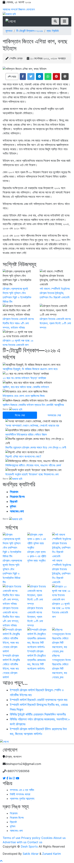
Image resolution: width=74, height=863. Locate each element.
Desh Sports (29, 846)
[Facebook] (7, 778)
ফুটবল (13, 506)
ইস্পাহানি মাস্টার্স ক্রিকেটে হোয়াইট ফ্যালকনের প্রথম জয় (38, 700)
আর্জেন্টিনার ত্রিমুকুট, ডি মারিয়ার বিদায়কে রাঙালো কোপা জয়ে (30, 369)
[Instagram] (14, 778)
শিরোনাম (14, 492)
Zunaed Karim (51, 853)
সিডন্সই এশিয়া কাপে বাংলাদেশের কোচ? (23, 456)
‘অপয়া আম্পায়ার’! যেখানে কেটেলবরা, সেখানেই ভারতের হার (32, 425)
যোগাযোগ (30, 9)
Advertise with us (14, 842)
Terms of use (11, 838)
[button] (23, 76)
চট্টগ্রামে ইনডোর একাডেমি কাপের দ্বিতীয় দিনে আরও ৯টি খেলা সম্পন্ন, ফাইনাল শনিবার (18, 323)
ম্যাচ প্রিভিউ (53, 31)
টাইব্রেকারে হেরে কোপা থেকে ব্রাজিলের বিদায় (24, 396)
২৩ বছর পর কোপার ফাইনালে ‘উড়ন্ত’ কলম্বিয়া (24, 378)
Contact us (34, 842)
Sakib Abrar (31, 853)
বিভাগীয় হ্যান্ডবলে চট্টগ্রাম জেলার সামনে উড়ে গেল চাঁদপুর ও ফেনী (35, 447)
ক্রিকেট (13, 501)
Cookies (46, 838)
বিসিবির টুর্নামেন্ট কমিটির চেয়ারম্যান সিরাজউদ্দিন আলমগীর (38, 714)
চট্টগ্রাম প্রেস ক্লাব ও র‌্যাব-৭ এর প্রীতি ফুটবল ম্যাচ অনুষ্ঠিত (36, 556)
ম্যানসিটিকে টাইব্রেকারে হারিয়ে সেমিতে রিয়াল (26, 434)
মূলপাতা (9, 31)
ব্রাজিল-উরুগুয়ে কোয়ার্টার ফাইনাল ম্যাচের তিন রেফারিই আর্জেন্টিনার (33, 405)
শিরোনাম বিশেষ (17, 497)
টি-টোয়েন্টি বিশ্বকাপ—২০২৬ (29, 31)
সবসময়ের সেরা (54, 415)
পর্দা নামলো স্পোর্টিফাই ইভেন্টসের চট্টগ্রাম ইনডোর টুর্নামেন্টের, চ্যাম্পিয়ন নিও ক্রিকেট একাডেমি (55, 293)
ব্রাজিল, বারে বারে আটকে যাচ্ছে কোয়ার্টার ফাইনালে (26, 387)
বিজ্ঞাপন (21, 9)
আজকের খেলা (17, 511)
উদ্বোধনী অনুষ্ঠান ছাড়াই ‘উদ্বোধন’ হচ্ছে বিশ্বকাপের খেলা (32, 474)
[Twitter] (4, 778)
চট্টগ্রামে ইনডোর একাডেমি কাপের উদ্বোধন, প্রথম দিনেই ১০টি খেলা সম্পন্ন (55, 323)
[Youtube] (17, 778)
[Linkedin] (11, 778)
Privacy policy (30, 838)
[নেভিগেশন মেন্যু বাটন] (64, 21)
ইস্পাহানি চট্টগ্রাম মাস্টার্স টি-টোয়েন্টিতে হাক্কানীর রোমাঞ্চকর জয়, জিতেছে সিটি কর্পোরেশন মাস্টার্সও (36, 659)
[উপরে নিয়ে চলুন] (1, 861)
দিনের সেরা (20, 415)
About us (59, 838)
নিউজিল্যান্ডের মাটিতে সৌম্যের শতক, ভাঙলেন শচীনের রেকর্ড (33, 465)
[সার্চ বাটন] (55, 21)
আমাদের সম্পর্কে (10, 9)
